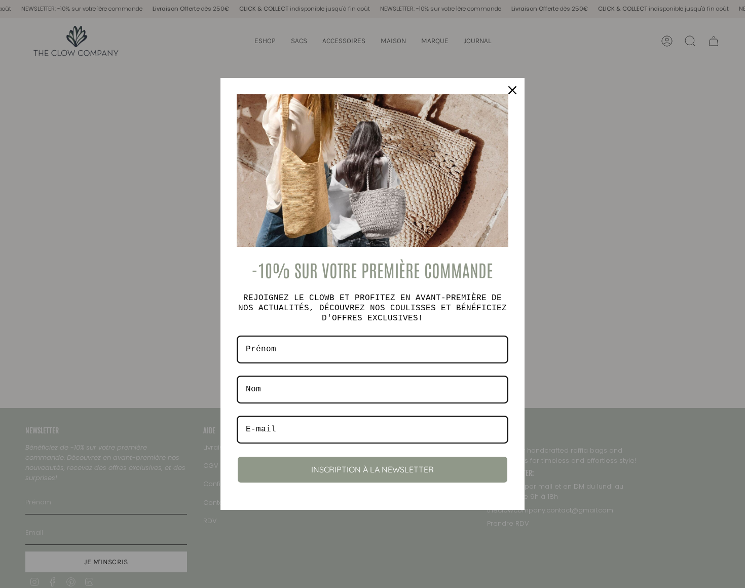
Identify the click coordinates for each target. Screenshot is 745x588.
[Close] (512, 90)
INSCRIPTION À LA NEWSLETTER (372, 469)
